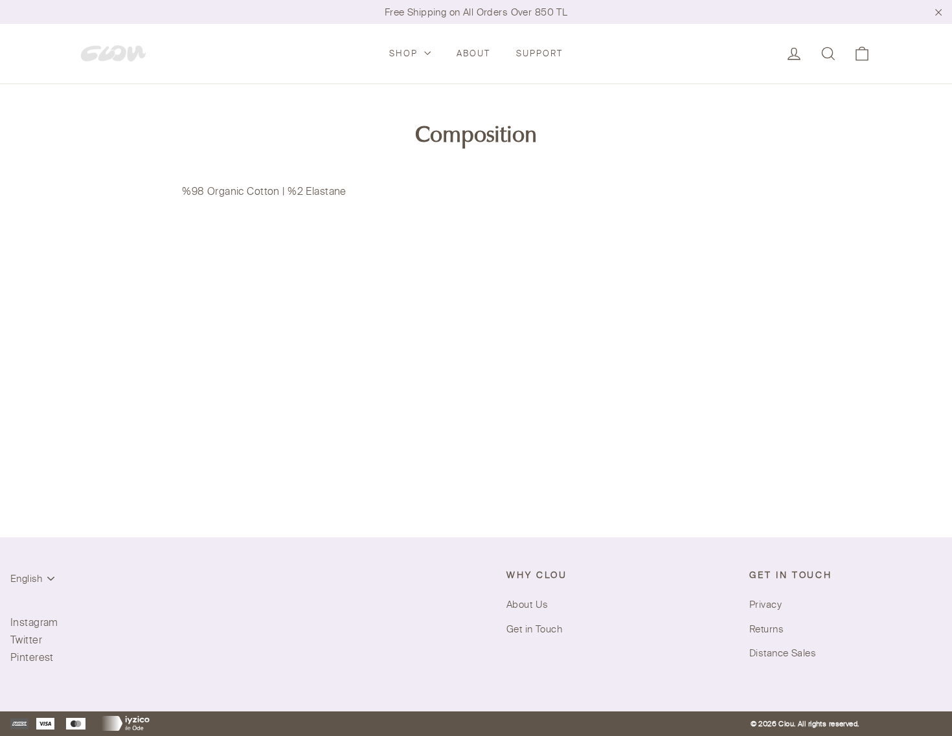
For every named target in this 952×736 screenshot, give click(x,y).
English (26, 578)
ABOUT (473, 53)
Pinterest (32, 657)
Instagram (34, 622)
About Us (527, 604)
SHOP (405, 53)
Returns (766, 629)
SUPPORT (539, 53)
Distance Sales (782, 653)
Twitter (26, 639)
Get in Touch (534, 629)
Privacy (765, 604)
